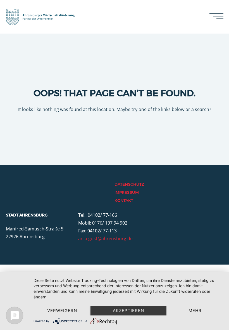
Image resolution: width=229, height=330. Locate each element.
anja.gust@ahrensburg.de (105, 238)
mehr (195, 310)
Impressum (127, 192)
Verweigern (62, 310)
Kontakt (124, 200)
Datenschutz (129, 184)
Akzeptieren (128, 310)
